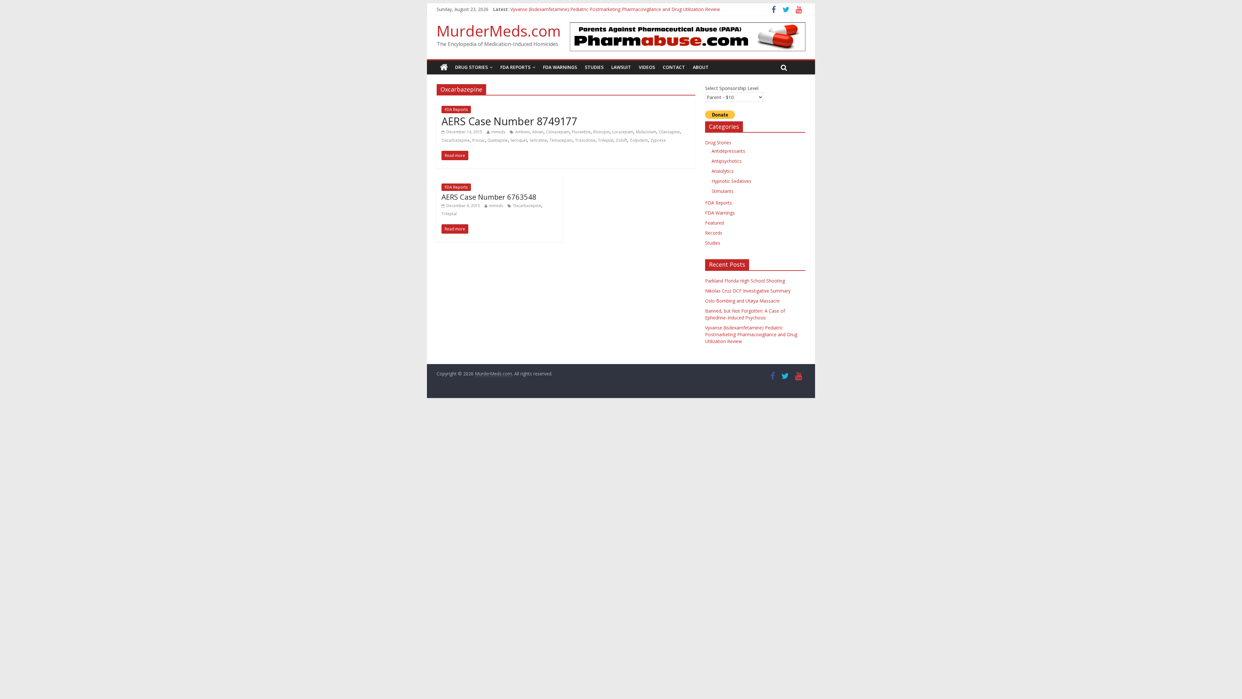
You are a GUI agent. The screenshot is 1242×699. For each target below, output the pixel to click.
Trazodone (585, 140)
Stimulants (723, 191)
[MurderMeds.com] (444, 67)
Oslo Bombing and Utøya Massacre (742, 301)
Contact (674, 67)
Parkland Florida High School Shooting (745, 281)
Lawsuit (621, 67)
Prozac (478, 140)
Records (713, 233)
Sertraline (538, 140)
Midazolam (646, 132)
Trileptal (605, 140)
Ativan (537, 132)
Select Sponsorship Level (731, 88)
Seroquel (518, 140)
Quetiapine (497, 140)
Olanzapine (669, 132)
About (701, 67)
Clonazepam (557, 132)
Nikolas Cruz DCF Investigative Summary (747, 291)
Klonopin (601, 132)
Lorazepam (622, 132)
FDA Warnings (560, 67)
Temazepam (561, 140)
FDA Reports (515, 67)
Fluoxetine (581, 132)
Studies (594, 67)
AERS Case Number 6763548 (489, 197)
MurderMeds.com (499, 31)
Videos (647, 67)
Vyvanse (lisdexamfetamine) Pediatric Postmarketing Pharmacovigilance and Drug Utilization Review (751, 334)
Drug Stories (471, 67)
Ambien (522, 132)
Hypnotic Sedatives (731, 181)
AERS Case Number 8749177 (509, 121)
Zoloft (621, 140)
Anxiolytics (723, 171)
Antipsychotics (727, 161)
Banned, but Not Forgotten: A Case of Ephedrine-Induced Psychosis (581, 9)
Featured (714, 223)
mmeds (498, 132)
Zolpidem (639, 140)
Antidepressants (728, 151)
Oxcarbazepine (455, 140)
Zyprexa (658, 140)
